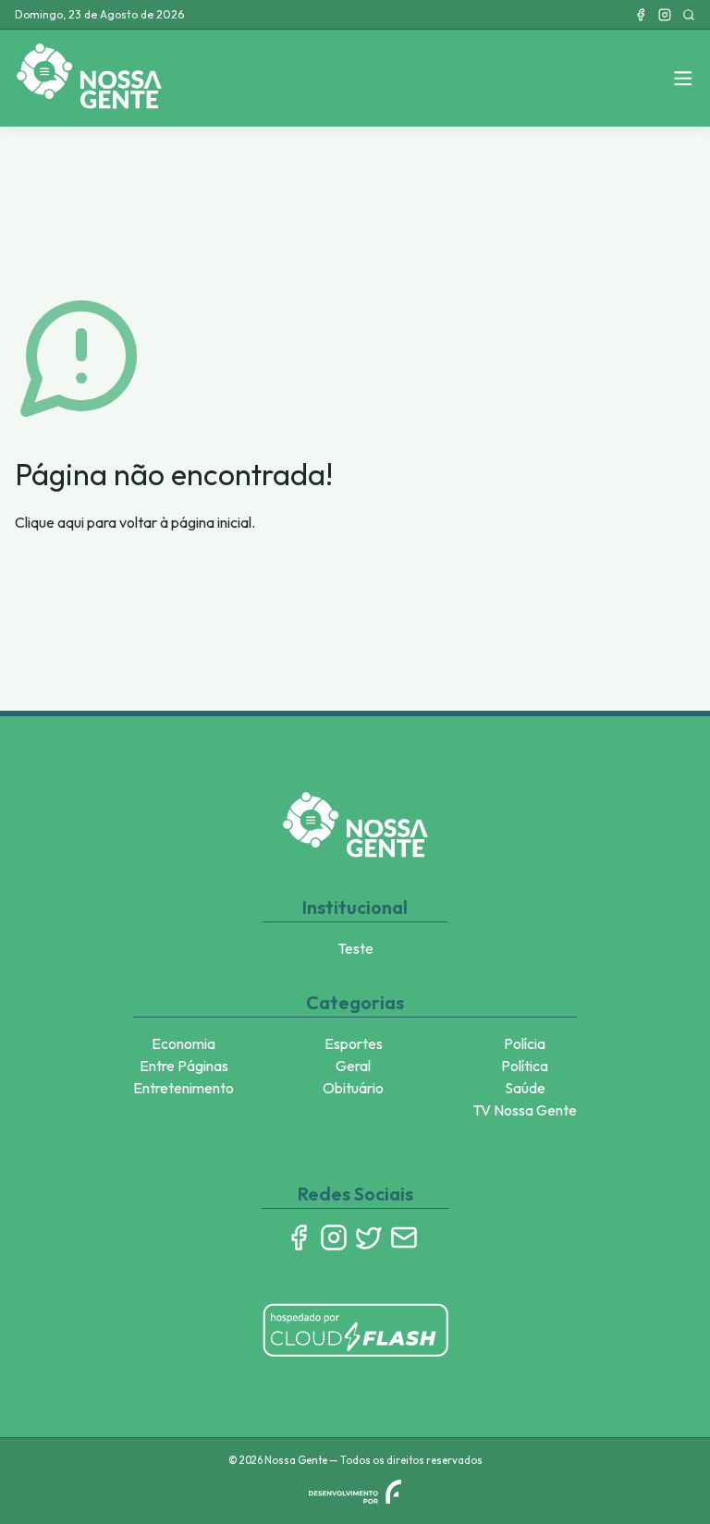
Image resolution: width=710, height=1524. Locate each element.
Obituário (353, 1088)
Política (524, 1065)
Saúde (525, 1088)
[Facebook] (640, 14)
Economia (183, 1043)
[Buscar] (688, 14)
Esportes (353, 1043)
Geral (353, 1065)
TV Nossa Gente (524, 1110)
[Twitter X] (369, 1237)
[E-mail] (404, 1237)
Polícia (524, 1043)
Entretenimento (183, 1088)
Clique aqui (49, 522)
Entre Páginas (184, 1065)
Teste (355, 948)
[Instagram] (664, 14)
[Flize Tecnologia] (355, 1492)
